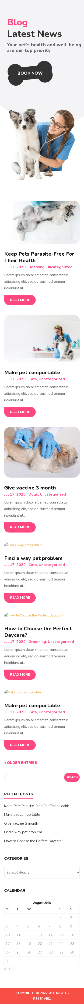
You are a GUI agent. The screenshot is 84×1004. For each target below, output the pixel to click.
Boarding (36, 267)
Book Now (30, 73)
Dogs (33, 494)
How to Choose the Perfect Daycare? (38, 632)
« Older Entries (20, 762)
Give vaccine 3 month (30, 487)
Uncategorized (59, 267)
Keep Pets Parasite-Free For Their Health (39, 257)
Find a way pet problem (33, 558)
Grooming (37, 641)
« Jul (7, 969)
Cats (32, 379)
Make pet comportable (32, 372)
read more (20, 300)
